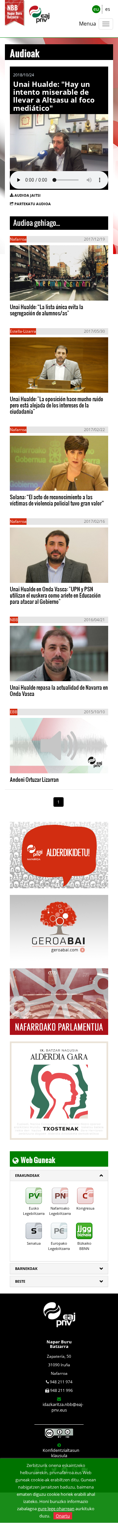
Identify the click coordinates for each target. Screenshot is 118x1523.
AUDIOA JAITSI (27, 195)
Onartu (63, 1516)
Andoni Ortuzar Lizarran (34, 779)
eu (96, 9)
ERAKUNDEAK (27, 1175)
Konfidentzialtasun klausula (61, 1452)
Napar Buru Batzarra (59, 1344)
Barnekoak (26, 1268)
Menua (87, 23)
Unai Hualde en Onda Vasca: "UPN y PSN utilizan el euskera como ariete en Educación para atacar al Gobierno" (55, 595)
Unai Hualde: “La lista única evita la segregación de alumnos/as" (46, 310)
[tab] (59, 1175)
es (107, 9)
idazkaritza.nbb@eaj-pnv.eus (63, 1407)
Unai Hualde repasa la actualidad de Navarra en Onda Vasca (59, 690)
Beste (20, 1281)
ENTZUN (28, 291)
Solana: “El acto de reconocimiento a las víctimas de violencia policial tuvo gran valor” (57, 500)
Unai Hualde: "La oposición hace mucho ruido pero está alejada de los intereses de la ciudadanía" (56, 405)
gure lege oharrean (56, 1509)
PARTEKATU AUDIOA (32, 203)
